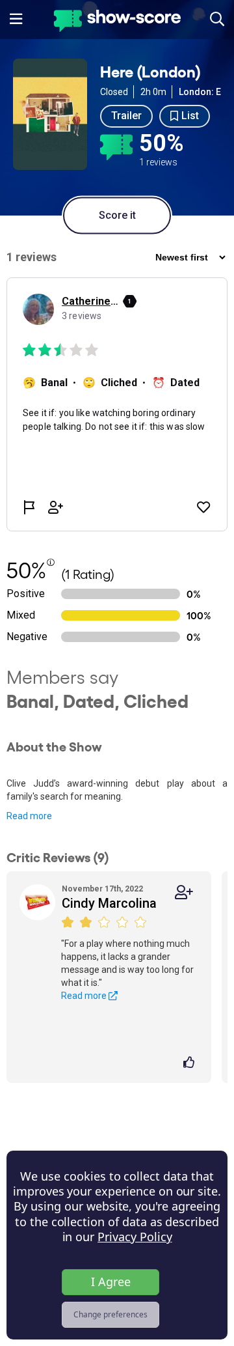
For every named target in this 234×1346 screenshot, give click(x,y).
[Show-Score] (117, 22)
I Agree (111, 1281)
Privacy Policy (135, 1236)
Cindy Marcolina (109, 903)
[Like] (190, 1063)
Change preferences (110, 1314)
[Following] (184, 892)
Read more (29, 816)
